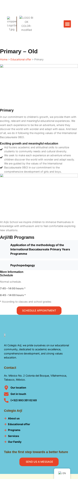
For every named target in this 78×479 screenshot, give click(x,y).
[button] (67, 24)
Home (3, 59)
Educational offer (21, 59)
